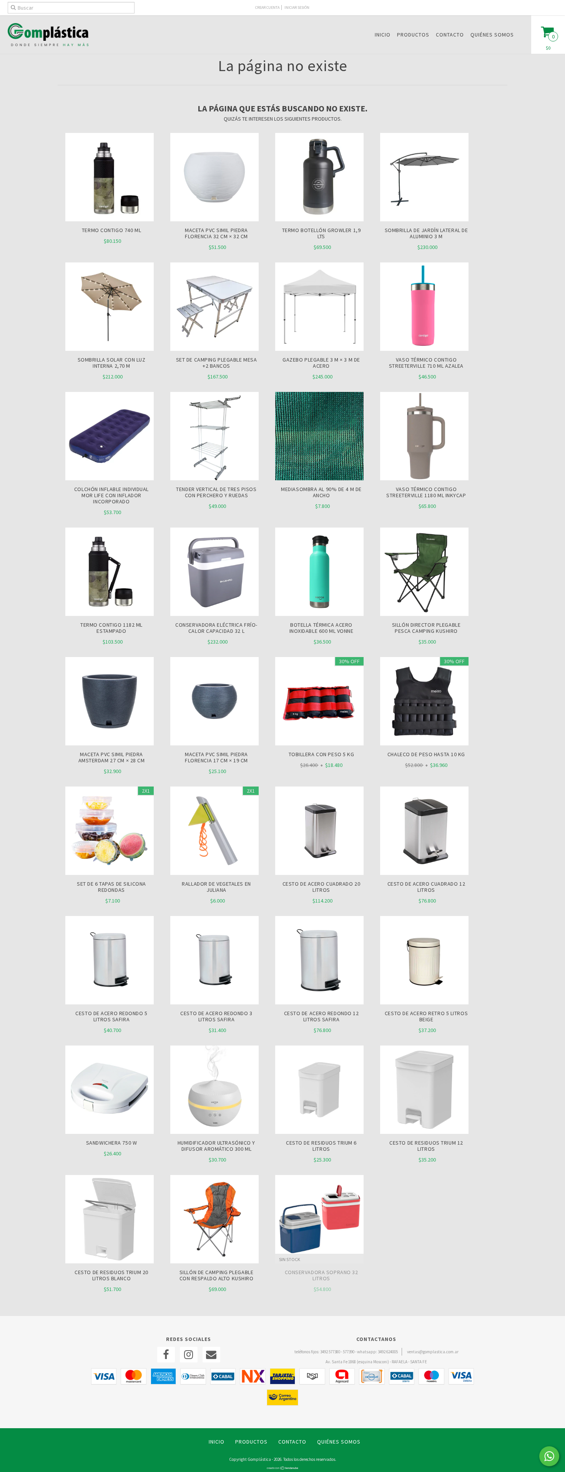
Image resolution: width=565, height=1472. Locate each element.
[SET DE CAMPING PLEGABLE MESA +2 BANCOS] (214, 348)
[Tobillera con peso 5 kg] (319, 702)
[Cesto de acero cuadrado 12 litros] (424, 832)
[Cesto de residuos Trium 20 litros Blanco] (109, 1220)
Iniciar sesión (296, 7)
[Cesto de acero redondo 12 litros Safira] (319, 961)
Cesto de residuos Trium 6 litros (321, 1145)
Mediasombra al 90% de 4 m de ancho (321, 492)
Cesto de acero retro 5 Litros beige (426, 1016)
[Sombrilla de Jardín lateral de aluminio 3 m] (424, 219)
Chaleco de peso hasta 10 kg (426, 754)
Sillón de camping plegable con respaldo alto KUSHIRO (216, 1275)
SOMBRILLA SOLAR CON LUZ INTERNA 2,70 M (112, 362)
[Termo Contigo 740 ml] (109, 219)
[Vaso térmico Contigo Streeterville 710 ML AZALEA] (424, 348)
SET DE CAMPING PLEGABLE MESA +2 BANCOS (216, 362)
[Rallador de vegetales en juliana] (214, 832)
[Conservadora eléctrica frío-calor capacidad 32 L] (214, 573)
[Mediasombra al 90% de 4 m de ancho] (319, 437)
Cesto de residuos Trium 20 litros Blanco (111, 1275)
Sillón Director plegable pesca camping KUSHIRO (426, 627)
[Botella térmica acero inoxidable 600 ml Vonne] (319, 573)
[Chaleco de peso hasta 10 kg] (424, 702)
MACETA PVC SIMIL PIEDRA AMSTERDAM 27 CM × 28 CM (111, 757)
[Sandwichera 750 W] (109, 1091)
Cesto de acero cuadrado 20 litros (321, 886)
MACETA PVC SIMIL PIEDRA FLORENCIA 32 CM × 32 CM (216, 233)
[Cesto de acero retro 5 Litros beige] (424, 961)
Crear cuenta (267, 7)
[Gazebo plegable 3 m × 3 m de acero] (319, 348)
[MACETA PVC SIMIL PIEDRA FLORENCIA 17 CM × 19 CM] (214, 702)
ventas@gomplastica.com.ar (433, 1351)
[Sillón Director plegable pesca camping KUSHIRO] (424, 573)
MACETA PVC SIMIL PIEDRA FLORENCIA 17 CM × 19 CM (216, 757)
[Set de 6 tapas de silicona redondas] (109, 832)
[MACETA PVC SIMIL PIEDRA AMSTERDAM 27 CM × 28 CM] (109, 702)
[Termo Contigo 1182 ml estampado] (109, 573)
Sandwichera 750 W (111, 1142)
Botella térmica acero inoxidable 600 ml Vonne (321, 627)
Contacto (450, 34)
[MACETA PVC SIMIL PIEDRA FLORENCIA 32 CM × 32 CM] (214, 219)
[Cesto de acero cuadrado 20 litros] (319, 832)
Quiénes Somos (492, 34)
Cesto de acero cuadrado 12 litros (426, 886)
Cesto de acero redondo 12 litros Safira (321, 1016)
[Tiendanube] (282, 1468)
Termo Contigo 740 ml (111, 230)
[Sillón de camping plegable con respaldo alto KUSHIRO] (214, 1220)
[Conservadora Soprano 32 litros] (319, 1220)
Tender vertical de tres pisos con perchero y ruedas (216, 492)
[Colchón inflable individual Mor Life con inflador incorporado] (109, 478)
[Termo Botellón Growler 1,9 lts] (319, 219)
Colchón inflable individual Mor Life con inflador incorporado (111, 495)
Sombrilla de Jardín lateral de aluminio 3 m (426, 233)
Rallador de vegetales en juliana (216, 886)
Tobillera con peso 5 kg (321, 754)
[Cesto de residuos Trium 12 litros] (424, 1091)
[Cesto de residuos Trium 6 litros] (319, 1091)
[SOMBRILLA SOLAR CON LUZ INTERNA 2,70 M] (109, 348)
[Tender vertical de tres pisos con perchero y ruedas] (214, 478)
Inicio (383, 34)
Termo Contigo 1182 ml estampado (111, 627)
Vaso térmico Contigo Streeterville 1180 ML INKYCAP (426, 492)
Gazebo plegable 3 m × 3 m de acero (321, 362)
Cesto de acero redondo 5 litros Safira (111, 1016)
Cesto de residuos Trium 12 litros (426, 1145)
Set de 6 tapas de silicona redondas (111, 886)
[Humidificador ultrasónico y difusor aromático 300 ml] (214, 1091)
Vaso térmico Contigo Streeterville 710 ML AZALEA (426, 362)
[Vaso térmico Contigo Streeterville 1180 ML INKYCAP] (424, 437)
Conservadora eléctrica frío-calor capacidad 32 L (216, 627)
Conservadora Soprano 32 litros (321, 1275)
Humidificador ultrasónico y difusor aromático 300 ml (216, 1145)
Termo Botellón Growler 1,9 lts (321, 233)
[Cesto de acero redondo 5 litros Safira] (109, 961)
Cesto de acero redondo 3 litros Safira (216, 1016)
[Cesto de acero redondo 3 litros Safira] (214, 961)
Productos (413, 34)
